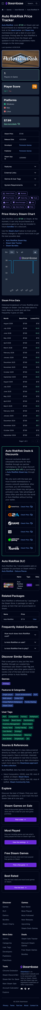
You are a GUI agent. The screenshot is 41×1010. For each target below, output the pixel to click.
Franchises (7, 960)
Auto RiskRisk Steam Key (16, 240)
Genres (5, 939)
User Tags (7, 947)
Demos (5, 915)
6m (12, 252)
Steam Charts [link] (10, 193)
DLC (4, 911)
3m (6, 252)
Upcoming (25, 924)
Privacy (5, 1005)
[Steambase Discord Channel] (22, 989)
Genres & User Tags (12, 179)
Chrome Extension (10, 971)
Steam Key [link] (24, 198)
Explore (6, 992)
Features (8, 166)
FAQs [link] (31, 207)
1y (17, 252)
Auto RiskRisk (7, 25)
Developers (7, 952)
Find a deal (19, 819)
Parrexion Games (25, 145)
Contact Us (34, 1005)
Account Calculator (11, 988)
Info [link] (33, 202)
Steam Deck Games (29, 928)
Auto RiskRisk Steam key (17, 472)
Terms (12, 1005)
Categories (7, 943)
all (22, 252)
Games (9, 10)
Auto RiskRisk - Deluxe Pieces (14, 571)
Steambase (25, 972)
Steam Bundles (12, 245)
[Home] (2, 10)
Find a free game (19, 865)
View (35, 619)
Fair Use (19, 1005)
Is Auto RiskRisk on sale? (14, 642)
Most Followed (27, 915)
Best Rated (25, 907)
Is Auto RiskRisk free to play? (16, 648)
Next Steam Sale (9, 983)
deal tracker (16, 30)
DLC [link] (7, 202)
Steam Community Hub (20, 782)
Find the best (19, 887)
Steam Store (24, 777)
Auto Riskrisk (19, 10)
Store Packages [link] (20, 202)
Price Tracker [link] (10, 198)
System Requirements (13, 185)
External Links (10, 173)
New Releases (27, 920)
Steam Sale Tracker (14, 243)
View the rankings (19, 842)
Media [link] (8, 207)
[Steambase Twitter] (29, 989)
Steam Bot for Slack (11, 979)
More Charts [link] (20, 207)
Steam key (29, 30)
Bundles (6, 920)
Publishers (7, 956)
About (26, 1005)
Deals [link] (35, 198)
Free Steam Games (29, 950)
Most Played (26, 911)
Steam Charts (8, 924)
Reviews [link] (23, 193)
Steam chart (14, 231)
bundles (10, 226)
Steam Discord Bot (10, 975)
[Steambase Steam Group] (25, 989)
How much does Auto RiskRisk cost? (17, 634)
